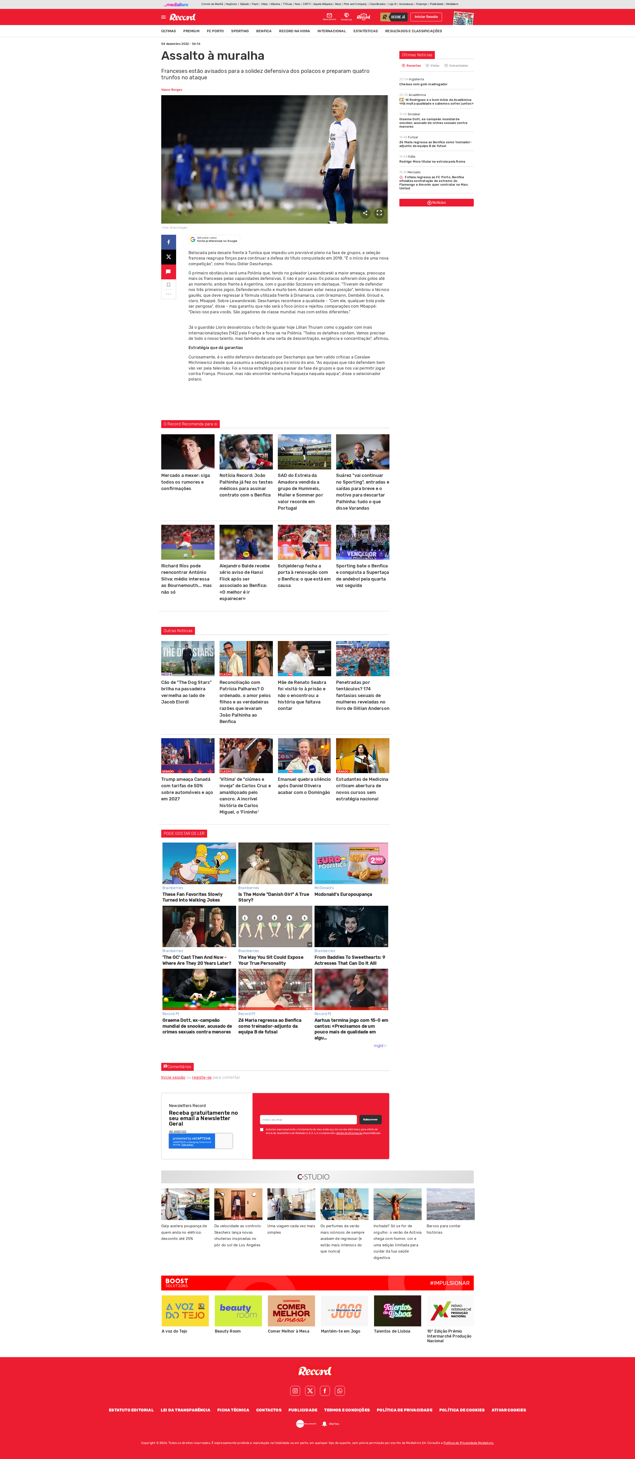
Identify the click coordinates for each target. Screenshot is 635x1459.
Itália (407, 156)
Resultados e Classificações (413, 31)
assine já (398, 17)
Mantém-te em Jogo (340, 1331)
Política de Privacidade (404, 1410)
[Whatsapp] (340, 1391)
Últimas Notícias (417, 55)
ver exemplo (177, 1131)
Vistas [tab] (434, 65)
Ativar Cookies (509, 1410)
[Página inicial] (183, 17)
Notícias (439, 203)
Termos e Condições (347, 1410)
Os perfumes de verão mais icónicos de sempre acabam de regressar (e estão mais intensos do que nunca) (342, 1239)
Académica (412, 95)
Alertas (334, 1424)
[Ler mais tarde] (168, 285)
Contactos (269, 1410)
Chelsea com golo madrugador (423, 84)
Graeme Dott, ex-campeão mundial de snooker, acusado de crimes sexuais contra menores (433, 122)
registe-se (202, 1077)
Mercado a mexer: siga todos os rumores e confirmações (185, 482)
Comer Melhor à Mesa (288, 1331)
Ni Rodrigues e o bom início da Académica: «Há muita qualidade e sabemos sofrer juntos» (436, 101)
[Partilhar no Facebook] (168, 242)
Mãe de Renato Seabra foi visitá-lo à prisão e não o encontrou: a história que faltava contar (302, 695)
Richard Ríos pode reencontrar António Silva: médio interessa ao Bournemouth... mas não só (186, 579)
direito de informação (349, 1133)
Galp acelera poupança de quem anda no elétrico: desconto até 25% (184, 1232)
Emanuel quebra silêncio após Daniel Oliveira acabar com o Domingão (304, 786)
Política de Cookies (462, 1410)
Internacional (332, 31)
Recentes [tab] (413, 65)
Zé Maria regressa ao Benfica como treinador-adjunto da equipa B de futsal (435, 144)
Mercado (410, 172)
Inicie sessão (173, 1077)
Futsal (408, 137)
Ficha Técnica (233, 1410)
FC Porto (215, 31)
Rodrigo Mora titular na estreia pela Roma (432, 161)
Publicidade (302, 1410)
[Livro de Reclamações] (306, 1424)
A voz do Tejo (174, 1331)
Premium (191, 31)
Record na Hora (294, 31)
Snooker (409, 114)
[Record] (317, 1371)
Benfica (264, 31)
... (168, 292)
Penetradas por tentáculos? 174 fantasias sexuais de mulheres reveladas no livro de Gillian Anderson (362, 695)
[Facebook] (325, 1391)
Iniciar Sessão (426, 17)
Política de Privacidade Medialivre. (469, 1443)
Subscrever (370, 1119)
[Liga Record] (363, 17)
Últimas (168, 31)
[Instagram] (295, 1391)
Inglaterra (411, 79)
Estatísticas (365, 31)
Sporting (240, 31)
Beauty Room (228, 1331)
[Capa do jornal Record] (463, 17)
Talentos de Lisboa (392, 1331)
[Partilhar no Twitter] (168, 257)
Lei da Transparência (185, 1410)
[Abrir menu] (163, 17)
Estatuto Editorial (131, 1410)
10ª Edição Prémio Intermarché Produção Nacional (449, 1336)
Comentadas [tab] (458, 65)
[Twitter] (310, 1391)
